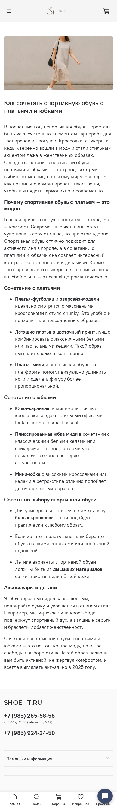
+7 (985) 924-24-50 (29, 733)
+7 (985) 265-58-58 (29, 715)
